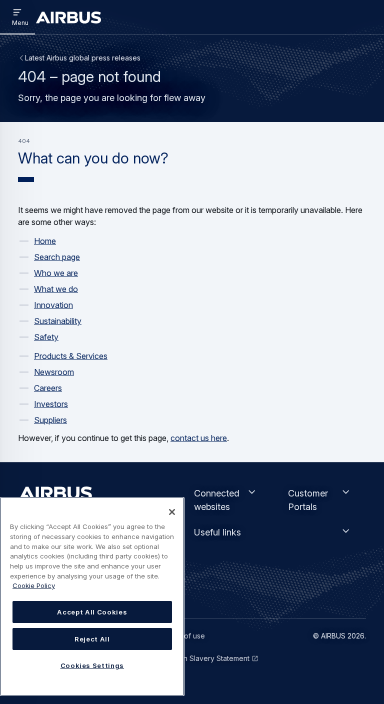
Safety (46, 337)
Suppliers (50, 420)
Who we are (56, 273)
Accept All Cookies (92, 612)
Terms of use (183, 636)
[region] (92, 596)
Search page (57, 257)
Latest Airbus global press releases (82, 58)
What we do (56, 289)
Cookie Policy (33, 586)
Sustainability (58, 321)
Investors (51, 404)
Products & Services (71, 356)
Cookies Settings (92, 666)
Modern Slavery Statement (206, 658)
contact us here (198, 438)
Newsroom (54, 372)
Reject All (92, 639)
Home (45, 241)
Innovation (53, 305)
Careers (48, 388)
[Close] (172, 512)
